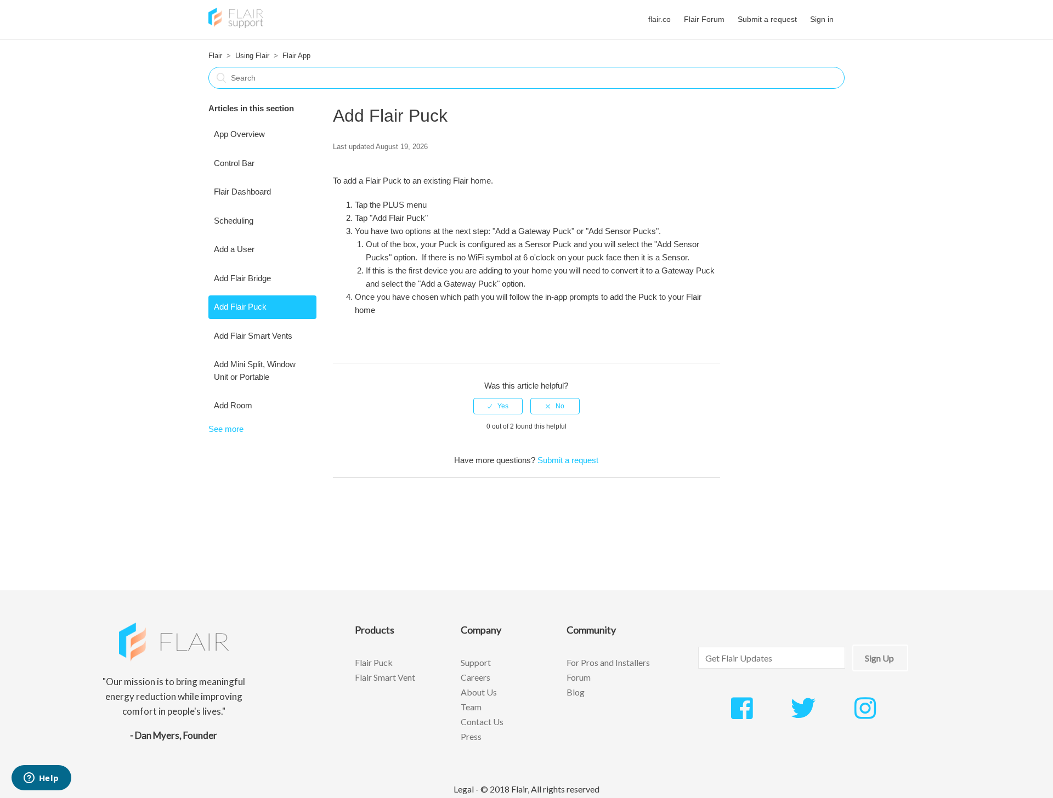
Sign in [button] (822, 19)
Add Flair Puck (240, 306)
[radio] (498, 406)
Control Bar (234, 163)
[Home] (235, 25)
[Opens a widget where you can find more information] (41, 779)
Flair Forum (704, 19)
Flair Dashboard (242, 191)
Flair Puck (374, 662)
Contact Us (482, 721)
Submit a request (767, 19)
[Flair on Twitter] (803, 714)
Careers (475, 677)
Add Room (233, 405)
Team (471, 707)
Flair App (296, 56)
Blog (576, 692)
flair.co (659, 19)
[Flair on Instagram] (865, 714)
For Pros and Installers (608, 662)
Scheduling (233, 220)
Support (476, 662)
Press (471, 736)
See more (226, 429)
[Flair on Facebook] (741, 714)
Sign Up (879, 658)
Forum (579, 677)
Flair (215, 56)
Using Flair (252, 56)
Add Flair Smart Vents (253, 335)
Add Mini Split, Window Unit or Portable (255, 370)
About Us (479, 692)
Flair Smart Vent (385, 677)
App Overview (239, 134)
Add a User (234, 249)
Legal (464, 789)
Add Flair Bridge (242, 278)
